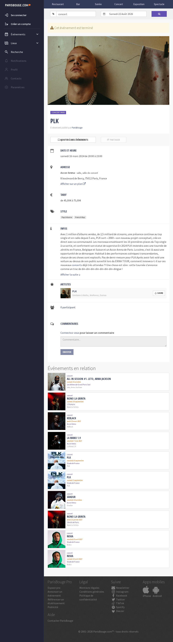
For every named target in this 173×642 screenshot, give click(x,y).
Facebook (121, 595)
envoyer (67, 352)
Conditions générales (91, 591)
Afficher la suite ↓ (70, 274)
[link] (108, 382)
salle (79, 173)
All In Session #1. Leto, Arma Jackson (89, 378)
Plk (69, 457)
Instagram (122, 591)
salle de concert (90, 173)
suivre (160, 293)
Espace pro (54, 587)
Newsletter (122, 587)
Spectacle (159, 4)
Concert (118, 4)
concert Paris (58, 112)
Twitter (120, 599)
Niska (70, 536)
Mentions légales (89, 587)
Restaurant (58, 4)
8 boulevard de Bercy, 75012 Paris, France (83, 178)
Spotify (120, 607)
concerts (77, 265)
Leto (68, 387)
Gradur (71, 497)
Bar (78, 4)
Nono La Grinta (76, 398)
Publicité (53, 607)
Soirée (98, 4)
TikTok (120, 603)
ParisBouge (77, 127)
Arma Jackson (76, 387)
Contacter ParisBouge (60, 620)
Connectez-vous (69, 332)
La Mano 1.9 (74, 438)
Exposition (138, 4)
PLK (68, 466)
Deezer (120, 611)
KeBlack (71, 418)
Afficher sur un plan (71, 183)
